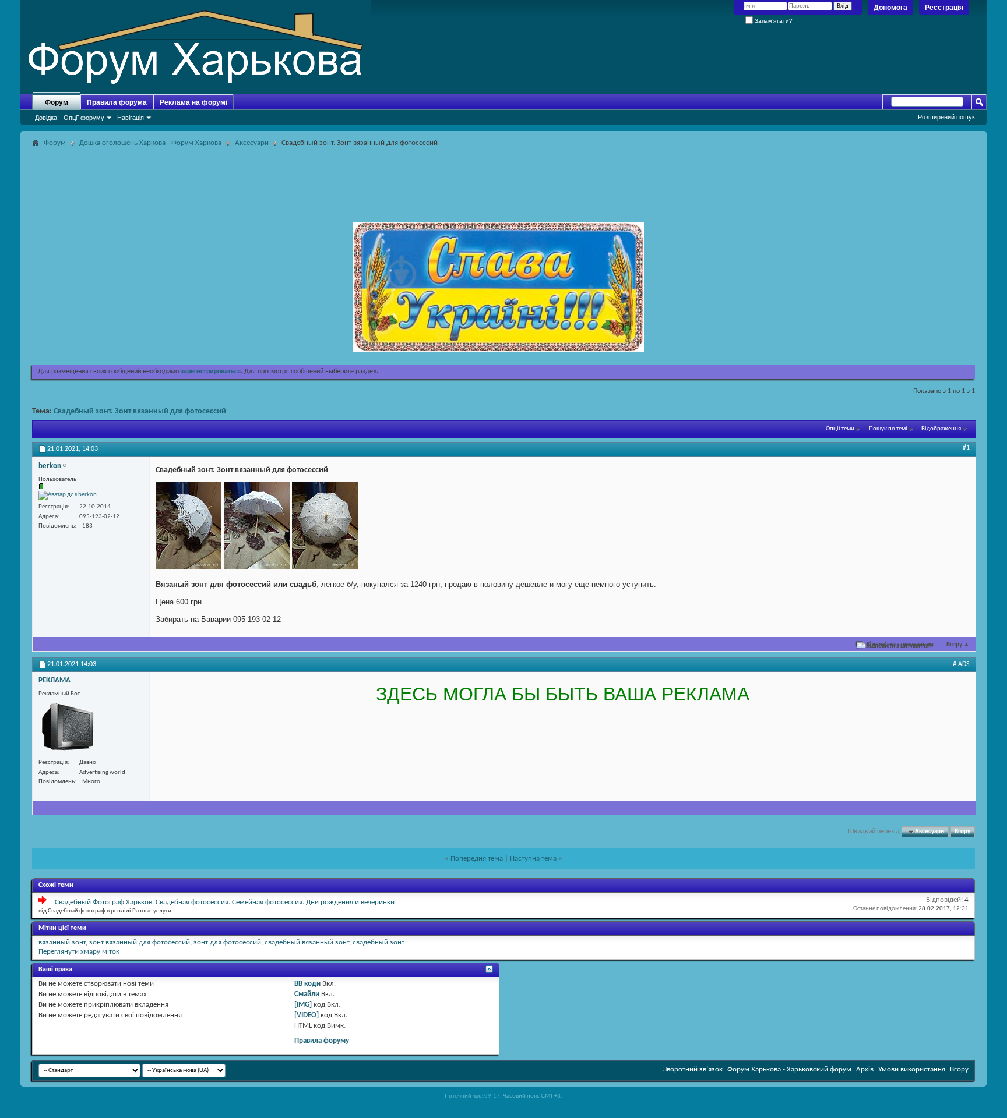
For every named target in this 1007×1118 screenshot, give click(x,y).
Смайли (306, 994)
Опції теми (840, 429)
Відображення (941, 429)
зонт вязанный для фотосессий (139, 942)
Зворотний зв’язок (693, 1069)
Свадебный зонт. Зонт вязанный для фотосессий (140, 411)
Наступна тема (533, 858)
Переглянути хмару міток (78, 952)
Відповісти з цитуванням (900, 645)
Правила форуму (321, 1041)
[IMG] (303, 1005)
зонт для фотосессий (227, 942)
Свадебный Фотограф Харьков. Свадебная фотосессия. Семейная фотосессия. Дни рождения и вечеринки (225, 902)
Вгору (958, 645)
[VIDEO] (306, 1015)
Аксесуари (252, 143)
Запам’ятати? (773, 20)
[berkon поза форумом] (67, 495)
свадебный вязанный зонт (307, 942)
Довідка (46, 117)
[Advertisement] (503, 177)
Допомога (890, 7)
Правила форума (117, 102)
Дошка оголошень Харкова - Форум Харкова (150, 143)
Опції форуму (84, 117)
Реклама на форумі (193, 102)
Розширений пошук (946, 117)
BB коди (307, 984)
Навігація (130, 117)
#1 (966, 447)
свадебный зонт (378, 942)
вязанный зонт (62, 942)
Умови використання (911, 1069)
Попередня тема (476, 858)
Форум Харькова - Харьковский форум (789, 1069)
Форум (56, 102)
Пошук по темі (888, 429)
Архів (865, 1069)
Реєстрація (944, 7)
